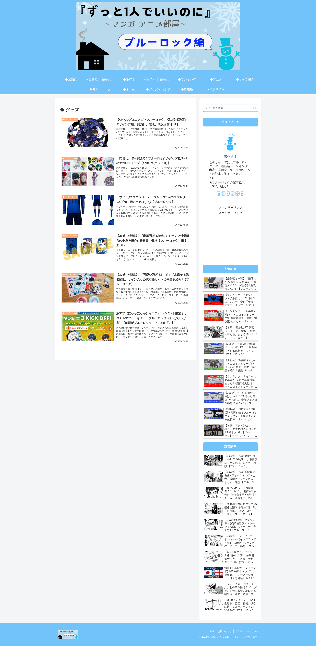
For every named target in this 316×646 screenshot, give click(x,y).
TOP (212, 631)
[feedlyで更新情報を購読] (237, 193)
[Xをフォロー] (223, 193)
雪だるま (230, 157)
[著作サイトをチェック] (219, 193)
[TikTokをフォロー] (233, 193)
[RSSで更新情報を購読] (242, 193)
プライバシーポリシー (246, 631)
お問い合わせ (225, 631)
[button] (255, 108)
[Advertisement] (230, 239)
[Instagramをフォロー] (228, 193)
